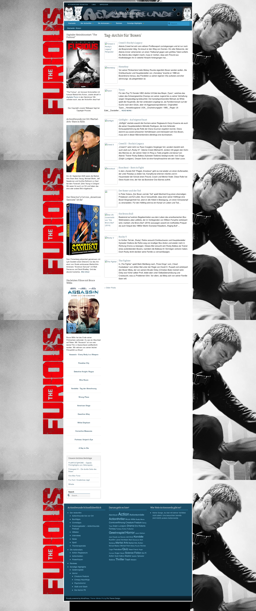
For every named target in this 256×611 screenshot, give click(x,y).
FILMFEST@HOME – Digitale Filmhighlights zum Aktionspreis (80, 463)
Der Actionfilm (86, 23)
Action (123, 514)
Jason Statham (140, 533)
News (74, 539)
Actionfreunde (128, 13)
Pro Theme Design (113, 598)
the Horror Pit (80, 590)
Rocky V (123, 237)
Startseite (72, 23)
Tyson (122, 90)
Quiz (125, 549)
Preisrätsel (117, 549)
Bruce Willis (130, 519)
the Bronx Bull (126, 214)
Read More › (127, 110)
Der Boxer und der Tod (130, 190)
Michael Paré (125, 545)
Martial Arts (122, 542)
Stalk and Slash (80, 586)
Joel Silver (129, 537)
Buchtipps (76, 519)
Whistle (71, 484)
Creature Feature (81, 576)
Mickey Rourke (135, 546)
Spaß (74, 542)
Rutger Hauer (120, 553)
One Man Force (74, 475)
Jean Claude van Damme (117, 537)
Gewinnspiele (77, 569)
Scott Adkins (119, 556)
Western (133, 560)
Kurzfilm (112, 539)
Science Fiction (133, 552)
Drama (130, 525)
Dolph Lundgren (119, 525)
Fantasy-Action (121, 529)
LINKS (94, 4)
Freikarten (130, 529)
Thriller (120, 559)
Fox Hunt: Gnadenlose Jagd (79, 480)
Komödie (138, 536)
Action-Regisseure (80, 552)
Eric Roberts (140, 525)
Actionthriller (117, 519)
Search (71, 491)
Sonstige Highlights (134, 23)
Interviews (76, 535)
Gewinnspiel (117, 532)
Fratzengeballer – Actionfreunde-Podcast (86, 527)
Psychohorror (80, 583)
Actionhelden (77, 556)
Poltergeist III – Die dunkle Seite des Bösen (82, 470)
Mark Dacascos (134, 540)
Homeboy (123, 66)
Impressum (104, 4)
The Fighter (125, 260)
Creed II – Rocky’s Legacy (131, 143)
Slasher (128, 555)
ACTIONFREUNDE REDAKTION (78, 4)
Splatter (134, 556)
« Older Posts (110, 287)
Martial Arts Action (136, 543)
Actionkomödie (137, 514)
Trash (127, 559)
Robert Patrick (133, 549)
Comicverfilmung (117, 522)
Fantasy (112, 528)
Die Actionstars (103, 23)
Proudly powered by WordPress (77, 598)
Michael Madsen (114, 546)
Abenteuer (113, 514)
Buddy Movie (140, 519)
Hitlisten (75, 532)
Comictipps (76, 522)
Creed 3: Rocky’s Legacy (130, 43)
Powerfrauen (77, 559)
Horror (75, 573)
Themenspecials (79, 545)
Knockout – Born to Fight (131, 167)
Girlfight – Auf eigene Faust (133, 120)
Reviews (119, 23)
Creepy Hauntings (82, 579)
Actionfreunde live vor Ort (83, 515)
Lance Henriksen (122, 539)
